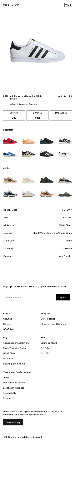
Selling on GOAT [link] (49, 343)
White (69, 241)
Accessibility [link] (9, 393)
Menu (6, 5)
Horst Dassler (65, 256)
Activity (62, 96)
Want (68, 5)
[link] (10, 141)
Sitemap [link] (7, 398)
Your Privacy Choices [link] (14, 383)
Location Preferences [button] (13, 388)
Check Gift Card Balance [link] (53, 324)
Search (15, 5)
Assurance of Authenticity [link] (16, 343)
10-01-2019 (66, 210)
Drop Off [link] (44, 353)
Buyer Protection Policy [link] (14, 348)
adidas (13, 104)
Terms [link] (6, 377)
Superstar (33, 104)
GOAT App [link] (8, 329)
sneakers (23, 104)
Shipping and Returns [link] (14, 364)
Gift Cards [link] (8, 359)
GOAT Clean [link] (9, 353)
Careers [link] (7, 324)
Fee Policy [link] (46, 348)
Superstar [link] (8, 130)
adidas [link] (6, 168)
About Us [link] (7, 319)
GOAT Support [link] (48, 319)
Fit (70, 96)
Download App (13, 422)
